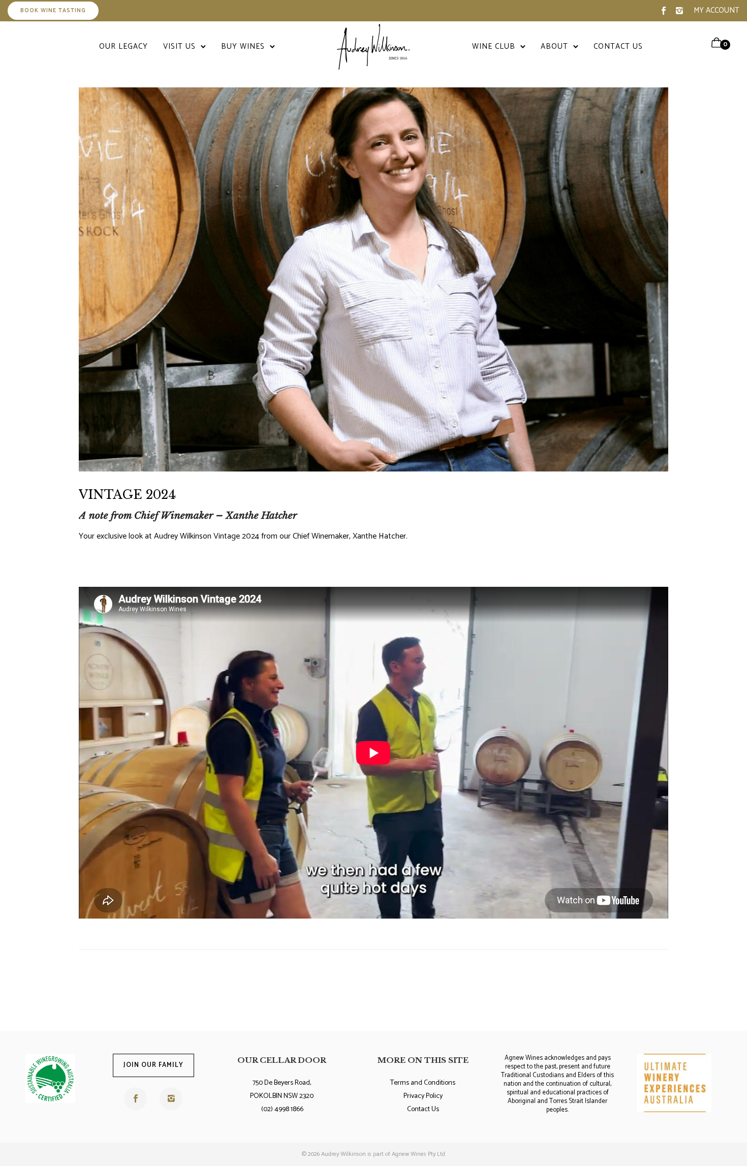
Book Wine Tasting (53, 10)
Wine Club (493, 46)
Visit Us (179, 46)
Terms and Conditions (422, 1083)
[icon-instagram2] (679, 11)
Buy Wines (243, 46)
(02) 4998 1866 (282, 1109)
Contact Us (618, 46)
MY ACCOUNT (716, 10)
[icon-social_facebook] (664, 11)
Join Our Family (153, 1065)
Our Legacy (123, 46)
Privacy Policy (423, 1096)
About (554, 46)
